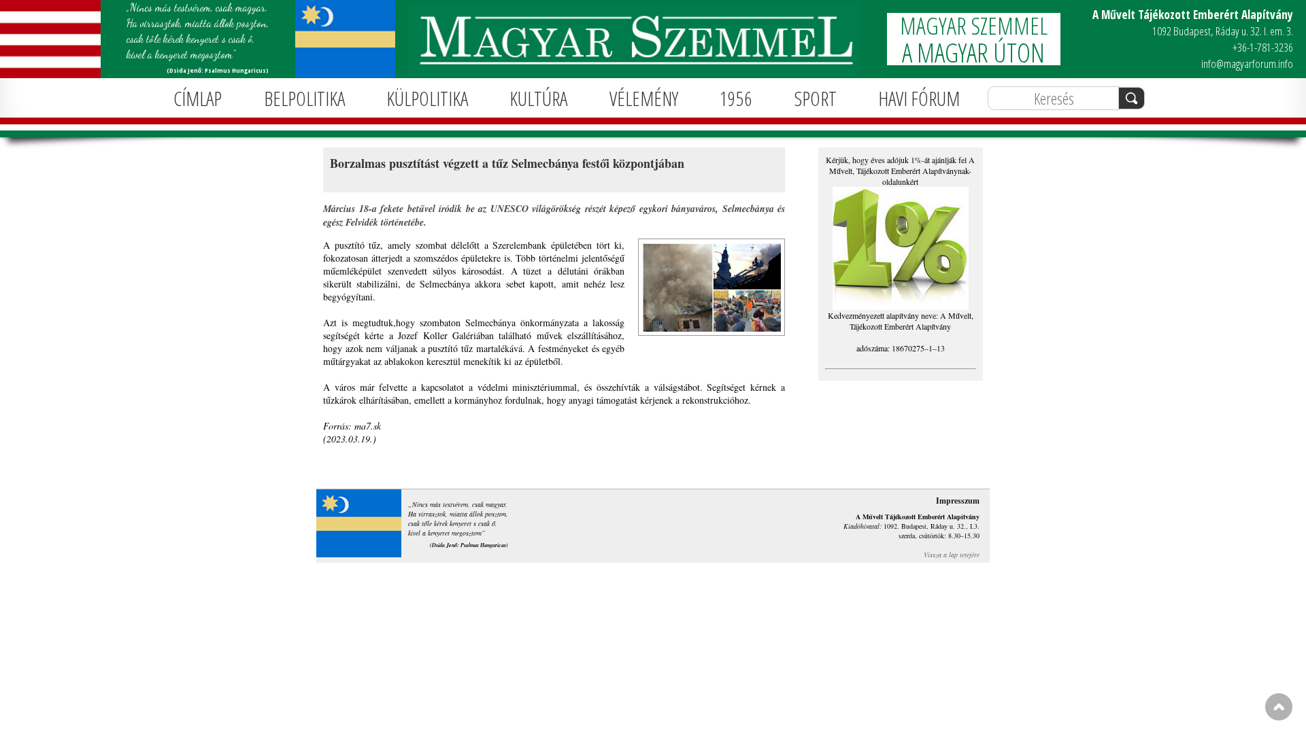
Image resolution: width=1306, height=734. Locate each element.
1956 (736, 98)
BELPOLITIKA (304, 98)
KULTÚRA (538, 98)
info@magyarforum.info (1247, 63)
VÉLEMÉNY (643, 98)
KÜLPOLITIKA (427, 98)
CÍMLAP (197, 98)
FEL (1278, 706)
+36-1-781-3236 (1263, 47)
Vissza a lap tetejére (952, 554)
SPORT (815, 98)
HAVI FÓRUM (919, 98)
